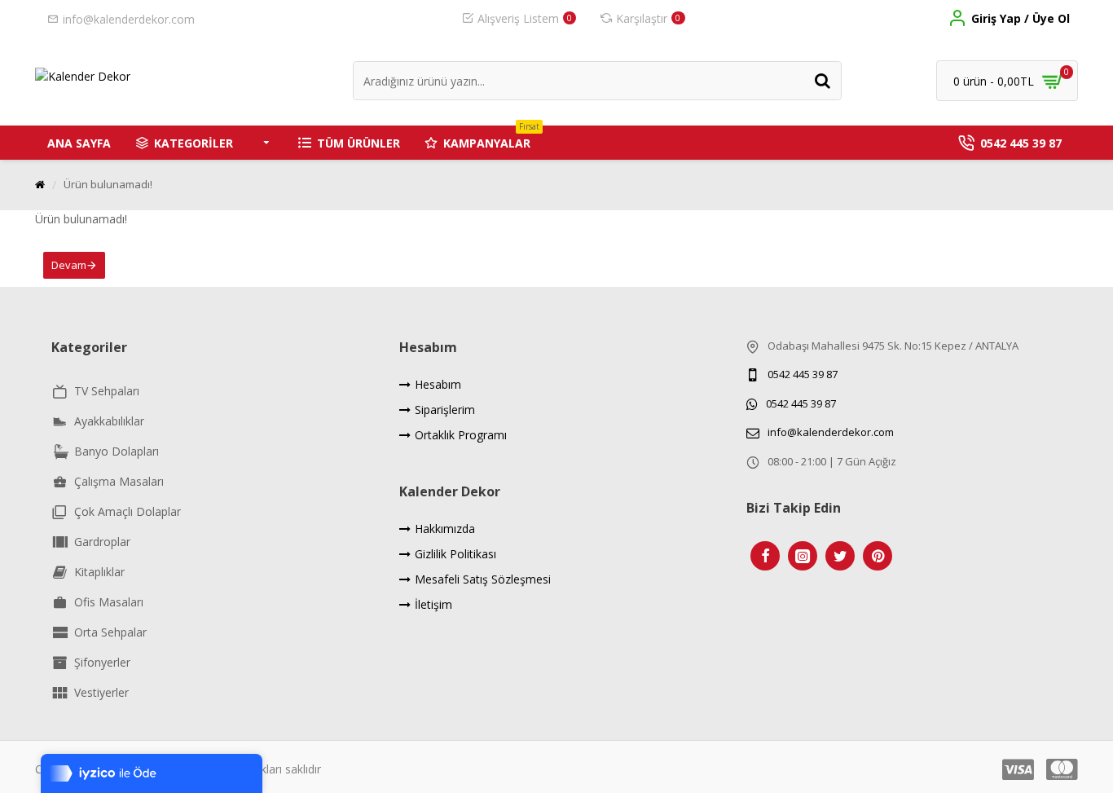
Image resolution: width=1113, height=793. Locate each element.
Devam (68, 265)
